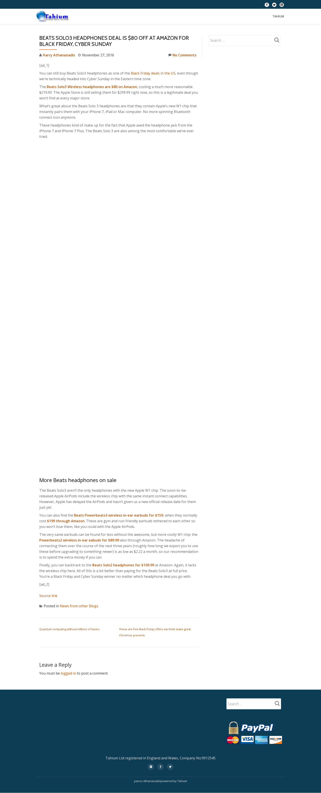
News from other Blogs (79, 606)
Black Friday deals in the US (153, 73)
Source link (48, 595)
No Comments (185, 55)
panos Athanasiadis (147, 781)
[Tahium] (53, 16)
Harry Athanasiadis (59, 55)
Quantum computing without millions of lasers (69, 629)
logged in (68, 673)
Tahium (278, 16)
